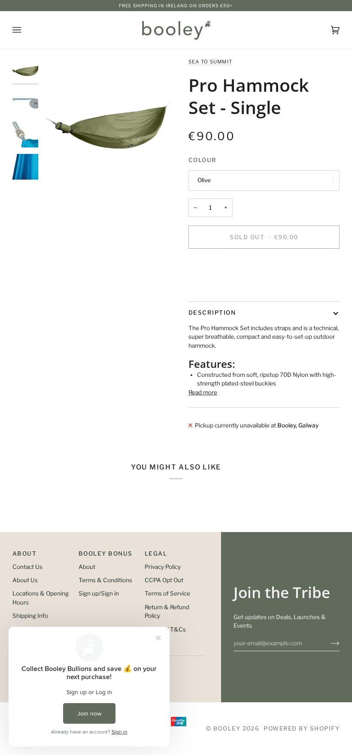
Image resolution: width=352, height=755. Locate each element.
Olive (204, 180)
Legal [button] (156, 553)
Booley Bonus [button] (106, 553)
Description (212, 312)
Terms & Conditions (105, 580)
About (87, 566)
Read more (202, 392)
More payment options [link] (218, 288)
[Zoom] (109, 123)
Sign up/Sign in (99, 593)
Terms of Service (167, 593)
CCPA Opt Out (164, 580)
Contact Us (27, 566)
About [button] (24, 553)
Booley (226, 728)
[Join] (328, 643)
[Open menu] (25, 30)
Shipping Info (30, 615)
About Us (25, 580)
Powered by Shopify (302, 728)
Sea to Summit (210, 62)
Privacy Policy (163, 566)
